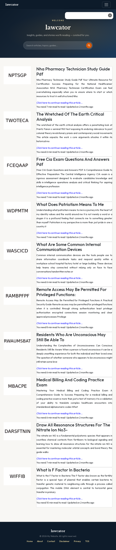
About (40, 541)
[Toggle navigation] (106, 5)
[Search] (89, 45)
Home (30, 541)
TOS (87, 541)
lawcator (12, 4)
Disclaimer (64, 541)
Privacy (77, 541)
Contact (51, 541)
